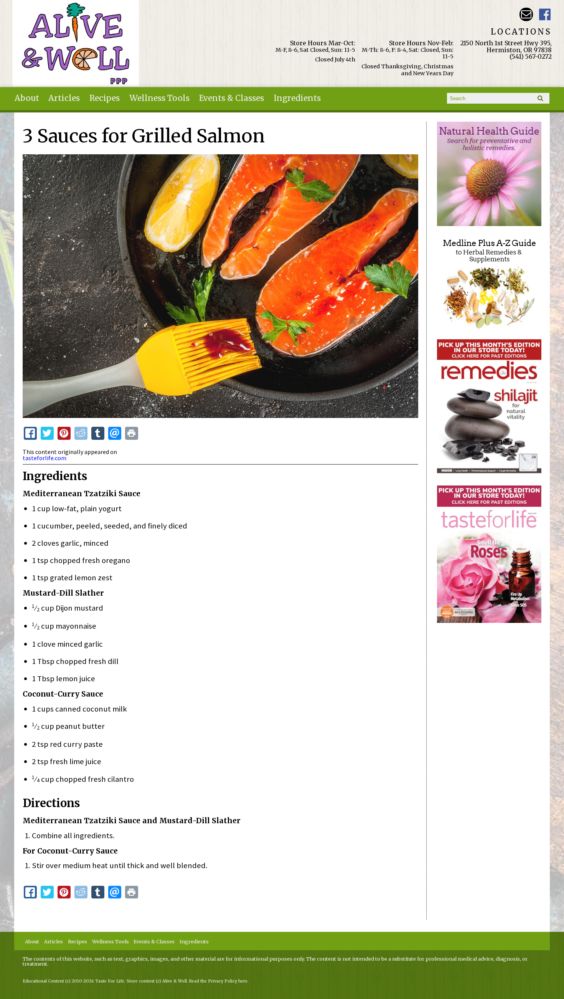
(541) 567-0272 (531, 56)
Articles (64, 98)
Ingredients (297, 98)
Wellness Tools (159, 98)
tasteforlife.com (44, 458)
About (27, 98)
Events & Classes (231, 98)
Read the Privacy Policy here (218, 981)
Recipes (104, 98)
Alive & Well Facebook (545, 14)
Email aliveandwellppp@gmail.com (526, 14)
